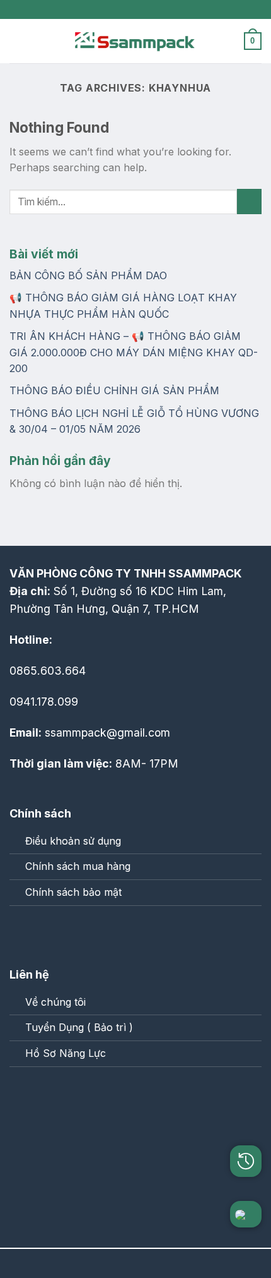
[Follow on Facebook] (23, 932)
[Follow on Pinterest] (49, 932)
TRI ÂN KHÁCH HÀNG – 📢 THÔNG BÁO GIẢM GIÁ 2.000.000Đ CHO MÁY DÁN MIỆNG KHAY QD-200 (133, 352)
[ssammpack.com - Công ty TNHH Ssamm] (135, 41)
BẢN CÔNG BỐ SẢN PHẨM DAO (88, 275)
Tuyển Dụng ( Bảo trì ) (79, 1027)
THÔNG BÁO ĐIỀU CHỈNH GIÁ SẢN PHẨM (114, 390)
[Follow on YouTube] (75, 932)
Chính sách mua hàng (77, 866)
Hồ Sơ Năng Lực (65, 1053)
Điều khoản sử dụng (73, 841)
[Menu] (17, 40)
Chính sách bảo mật (73, 892)
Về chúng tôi (55, 1002)
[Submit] (249, 201)
